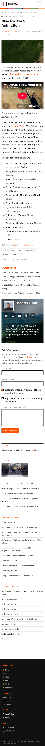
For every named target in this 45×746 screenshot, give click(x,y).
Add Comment (10, 430)
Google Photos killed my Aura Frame (17, 575)
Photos (6, 680)
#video (12, 250)
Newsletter (7, 450)
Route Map (6, 639)
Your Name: (6, 368)
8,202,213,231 (8, 731)
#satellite (16, 255)
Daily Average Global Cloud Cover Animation (22, 276)
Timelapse (8, 688)
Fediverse (17, 245)
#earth (5, 255)
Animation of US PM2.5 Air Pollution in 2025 (20, 619)
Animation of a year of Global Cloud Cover (21, 272)
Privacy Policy (8, 714)
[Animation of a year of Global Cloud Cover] (15, 471)
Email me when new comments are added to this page (23, 391)
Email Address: (8, 379)
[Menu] (39, 3)
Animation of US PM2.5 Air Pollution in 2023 (22, 293)
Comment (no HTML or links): (14, 407)
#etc (4, 250)
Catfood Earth (18, 126)
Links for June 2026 (9, 570)
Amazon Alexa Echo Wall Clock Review (18, 565)
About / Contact (9, 727)
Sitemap (6, 718)
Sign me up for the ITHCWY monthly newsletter (23, 400)
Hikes (6, 677)
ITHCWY (4, 12)
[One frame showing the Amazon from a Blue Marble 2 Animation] (23, 51)
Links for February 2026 (11, 634)
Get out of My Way (9, 599)
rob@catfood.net (9, 743)
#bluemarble (31, 250)
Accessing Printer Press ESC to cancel (17, 555)
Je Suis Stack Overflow (11, 629)
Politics (6, 684)
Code (6, 670)
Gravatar (30, 357)
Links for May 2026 (9, 522)
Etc (11, 12)
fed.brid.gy (28, 245)
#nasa (20, 250)
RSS (16, 450)
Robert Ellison (10, 32)
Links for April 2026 (10, 560)
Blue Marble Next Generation (24, 74)
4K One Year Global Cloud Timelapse (19, 281)
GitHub (36, 450)
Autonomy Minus (9, 624)
